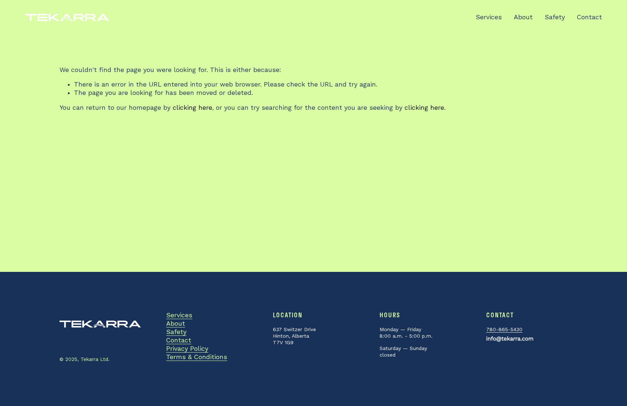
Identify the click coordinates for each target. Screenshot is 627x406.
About (523, 17)
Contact (589, 17)
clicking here (192, 107)
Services (489, 17)
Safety (555, 17)
